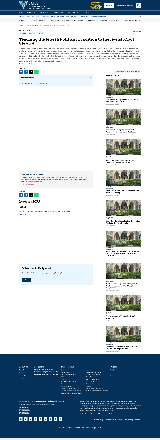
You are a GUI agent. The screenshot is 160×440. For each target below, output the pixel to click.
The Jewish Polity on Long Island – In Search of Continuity (122, 101)
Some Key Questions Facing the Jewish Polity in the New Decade (123, 222)
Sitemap (119, 420)
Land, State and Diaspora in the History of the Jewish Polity (120, 161)
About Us (30, 12)
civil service (23, 33)
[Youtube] (30, 419)
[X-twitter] (25, 419)
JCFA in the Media (57, 12)
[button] (21, 72)
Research (43, 12)
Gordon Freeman (111, 321)
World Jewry (24, 30)
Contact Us (86, 12)
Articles (26, 25)
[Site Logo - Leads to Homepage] (35, 5)
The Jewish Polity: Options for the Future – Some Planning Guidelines (121, 131)
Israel (107, 218)
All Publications (27, 185)
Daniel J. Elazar (110, 134)
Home (21, 12)
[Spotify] (55, 419)
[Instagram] (35, 419)
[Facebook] (20, 419)
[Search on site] (138, 5)
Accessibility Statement (132, 420)
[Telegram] (40, 419)
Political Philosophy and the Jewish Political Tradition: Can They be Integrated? (121, 286)
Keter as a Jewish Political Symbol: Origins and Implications (121, 348)
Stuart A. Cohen (121, 258)
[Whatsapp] (60, 419)
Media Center (72, 12)
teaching (41, 33)
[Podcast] (50, 419)
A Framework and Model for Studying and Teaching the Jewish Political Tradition (123, 253)
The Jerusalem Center (26, 64)
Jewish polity (32, 33)
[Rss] (45, 419)
